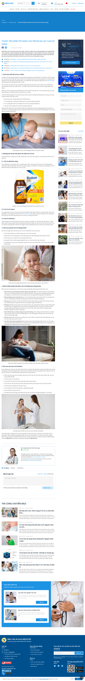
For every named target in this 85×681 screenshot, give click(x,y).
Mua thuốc (73, 9)
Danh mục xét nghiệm (64, 9)
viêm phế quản (26, 214)
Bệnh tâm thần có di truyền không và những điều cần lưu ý (75, 195)
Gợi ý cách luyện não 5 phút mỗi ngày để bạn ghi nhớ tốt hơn (75, 228)
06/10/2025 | (28, 68)
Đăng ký (74, 3)
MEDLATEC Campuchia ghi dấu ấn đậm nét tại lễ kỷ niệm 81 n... (75, 139)
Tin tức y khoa (12, 22)
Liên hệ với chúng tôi (71, 62)
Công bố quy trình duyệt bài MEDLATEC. (33, 460)
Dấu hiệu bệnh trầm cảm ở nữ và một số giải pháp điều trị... (75, 217)
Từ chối (72, 679)
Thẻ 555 (56, 9)
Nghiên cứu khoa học (44, 9)
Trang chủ (4, 22)
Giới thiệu (17, 9)
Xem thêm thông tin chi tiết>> (38, 457)
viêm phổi (49, 80)
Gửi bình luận (46, 488)
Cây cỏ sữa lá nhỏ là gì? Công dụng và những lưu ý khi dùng (75, 206)
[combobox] (71, 109)
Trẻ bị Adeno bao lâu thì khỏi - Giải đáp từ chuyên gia (36, 553)
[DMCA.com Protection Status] (7, 671)
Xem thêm (80, 131)
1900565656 (6, 650)
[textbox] (71, 109)
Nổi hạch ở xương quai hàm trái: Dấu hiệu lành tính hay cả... (75, 183)
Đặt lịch (41, 602)
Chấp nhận (78, 679)
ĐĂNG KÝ (78, 653)
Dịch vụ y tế (23, 9)
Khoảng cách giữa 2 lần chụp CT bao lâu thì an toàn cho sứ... (75, 161)
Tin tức (51, 9)
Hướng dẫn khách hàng (32, 9)
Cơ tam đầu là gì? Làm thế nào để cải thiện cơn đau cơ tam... (75, 150)
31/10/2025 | (24, 70)
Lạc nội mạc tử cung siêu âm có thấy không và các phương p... (75, 172)
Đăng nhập (80, 3)
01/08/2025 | (22, 65)
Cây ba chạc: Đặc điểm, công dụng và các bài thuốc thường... (75, 240)
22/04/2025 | (25, 59)
